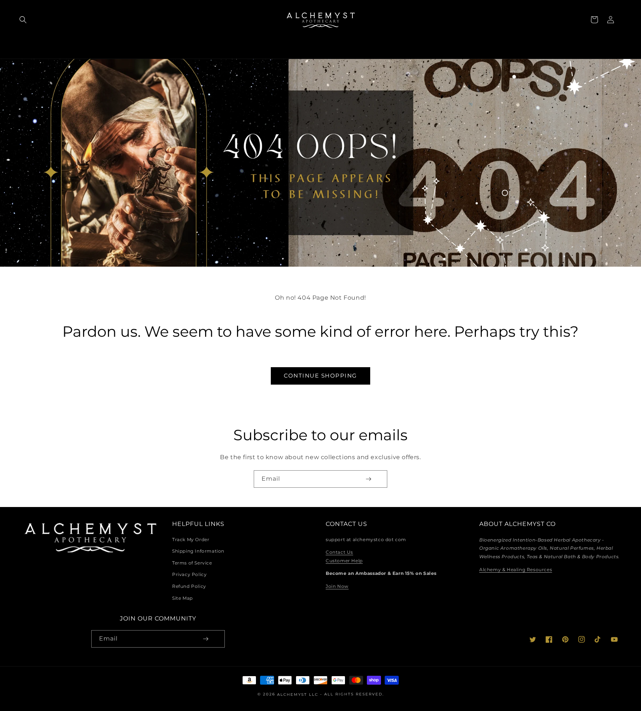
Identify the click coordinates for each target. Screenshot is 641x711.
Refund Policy (189, 586)
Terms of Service (192, 563)
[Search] (23, 19)
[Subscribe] (368, 479)
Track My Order (190, 539)
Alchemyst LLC (298, 694)
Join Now (337, 586)
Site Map (182, 598)
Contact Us (339, 552)
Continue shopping (320, 375)
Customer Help (344, 560)
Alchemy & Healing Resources (515, 569)
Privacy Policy (189, 574)
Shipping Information (198, 551)
